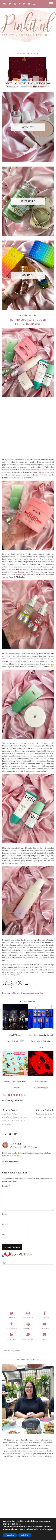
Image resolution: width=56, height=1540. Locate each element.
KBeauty (9, 1100)
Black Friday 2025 (45, 472)
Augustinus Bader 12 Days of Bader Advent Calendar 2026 (41, 1041)
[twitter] (10, 3)
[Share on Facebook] (11, 1095)
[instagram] (15, 3)
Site (3, 1234)
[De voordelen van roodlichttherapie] (40, 1063)
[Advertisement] (28, 427)
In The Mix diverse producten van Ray (27, 992)
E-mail (5, 1224)
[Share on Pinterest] (17, 1095)
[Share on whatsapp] (22, 1095)
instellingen (47, 1529)
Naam (4, 1214)
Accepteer (10, 1535)
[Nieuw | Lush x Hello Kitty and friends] (15, 1063)
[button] (52, 3)
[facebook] (19, 3)
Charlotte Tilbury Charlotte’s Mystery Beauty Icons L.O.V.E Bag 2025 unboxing (15, 1116)
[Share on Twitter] (14, 1095)
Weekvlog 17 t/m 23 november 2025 (44, 1113)
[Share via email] (8, 1095)
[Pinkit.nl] (28, 23)
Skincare (19, 1100)
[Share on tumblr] (20, 1095)
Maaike (16, 1143)
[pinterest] (24, 3)
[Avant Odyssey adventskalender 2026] (15, 1017)
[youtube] (29, 3)
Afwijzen (24, 1535)
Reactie (6, 1186)
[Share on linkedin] (25, 1095)
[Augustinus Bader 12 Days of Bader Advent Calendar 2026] (40, 1017)
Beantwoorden (12, 1161)
